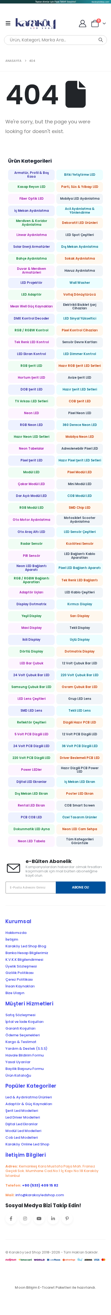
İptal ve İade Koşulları (24, 1021)
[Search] (100, 40)
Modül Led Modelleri (23, 1130)
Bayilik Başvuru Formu (24, 1068)
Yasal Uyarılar (17, 1062)
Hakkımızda (15, 932)
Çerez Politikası (19, 979)
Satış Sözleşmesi (20, 1015)
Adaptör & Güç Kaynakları (28, 1104)
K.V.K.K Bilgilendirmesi (24, 959)
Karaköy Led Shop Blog (25, 946)
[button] (9, 23)
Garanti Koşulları (20, 1028)
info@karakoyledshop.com (39, 1195)
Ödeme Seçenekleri (22, 1035)
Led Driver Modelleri (22, 1117)
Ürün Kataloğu (18, 1075)
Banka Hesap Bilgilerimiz (26, 953)
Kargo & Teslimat (20, 1042)
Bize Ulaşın (14, 993)
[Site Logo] (37, 23)
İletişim (11, 939)
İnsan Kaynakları (20, 986)
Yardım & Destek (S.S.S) (26, 1048)
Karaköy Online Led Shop (27, 1144)
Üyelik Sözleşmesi (21, 966)
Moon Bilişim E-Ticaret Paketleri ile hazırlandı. (55, 1287)
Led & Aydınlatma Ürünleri (28, 1097)
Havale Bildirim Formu (24, 1055)
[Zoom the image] (55, 3)
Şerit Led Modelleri (21, 1110)
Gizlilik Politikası (19, 972)
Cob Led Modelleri (21, 1137)
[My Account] (82, 23)
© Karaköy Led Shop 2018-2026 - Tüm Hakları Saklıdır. (52, 1252)
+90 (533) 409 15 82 (40, 1185)
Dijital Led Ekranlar (21, 1124)
